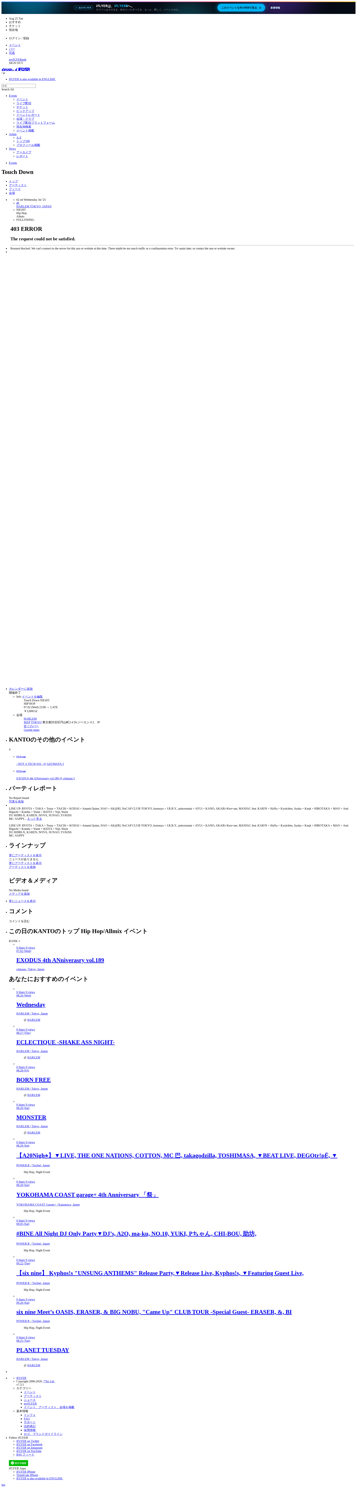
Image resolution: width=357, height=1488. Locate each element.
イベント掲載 (25, 130)
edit (24, 59)
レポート (22, 156)
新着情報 (275, 7)
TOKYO (36, 722)
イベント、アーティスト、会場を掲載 (49, 1407)
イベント (15, 45)
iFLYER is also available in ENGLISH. (32, 79)
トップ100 (23, 141)
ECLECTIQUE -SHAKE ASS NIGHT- (65, 1042)
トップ (13, 181)
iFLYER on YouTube (28, 1451)
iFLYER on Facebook (29, 1444)
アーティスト (18, 185)
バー (12, 49)
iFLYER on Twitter (27, 1441)
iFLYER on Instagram (29, 1447)
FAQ (27, 1418)
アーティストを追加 (22, 867)
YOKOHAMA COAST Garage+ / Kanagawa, (48, 1204)
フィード (15, 189)
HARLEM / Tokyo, (32, 1013)
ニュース (30, 1399)
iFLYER (21, 1378)
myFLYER (15, 59)
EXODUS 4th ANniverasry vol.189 (60, 960)
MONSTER (31, 1117)
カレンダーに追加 (21, 688)
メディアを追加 (19, 893)
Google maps (31, 729)
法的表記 (30, 1426)
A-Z (18, 137)
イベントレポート (28, 114)
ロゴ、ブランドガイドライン (43, 1434)
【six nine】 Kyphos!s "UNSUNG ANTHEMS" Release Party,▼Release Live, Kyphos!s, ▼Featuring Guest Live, (160, 1273)
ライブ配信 (23, 103)
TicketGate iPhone (27, 1475)
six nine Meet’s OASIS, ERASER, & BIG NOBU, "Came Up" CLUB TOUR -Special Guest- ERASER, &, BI (154, 1311)
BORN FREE (33, 1079)
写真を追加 (16, 801)
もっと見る (34, 818)
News (12, 148)
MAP (27, 722)
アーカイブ (23, 152)
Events (13, 95)
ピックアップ (25, 111)
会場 (12, 193)
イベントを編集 (32, 696)
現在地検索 (23, 126)
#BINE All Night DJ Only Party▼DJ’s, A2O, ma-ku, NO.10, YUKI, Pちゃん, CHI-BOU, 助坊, (136, 1233)
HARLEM (30, 718)
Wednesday (30, 1004)
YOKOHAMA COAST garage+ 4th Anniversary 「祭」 (87, 1194)
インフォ (30, 1415)
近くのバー (31, 726)
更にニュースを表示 (22, 901)
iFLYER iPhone (25, 1471)
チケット (22, 107)
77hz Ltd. (49, 1381)
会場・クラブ (25, 118)
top (3, 1484)
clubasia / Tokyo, (30, 969)
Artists (13, 134)
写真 (12, 53)
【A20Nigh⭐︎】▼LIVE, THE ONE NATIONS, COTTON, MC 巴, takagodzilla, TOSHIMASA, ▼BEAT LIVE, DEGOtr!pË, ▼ (176, 1155)
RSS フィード (25, 1454)
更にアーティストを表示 (25, 855)
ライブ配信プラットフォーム (35, 122)
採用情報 (30, 1430)
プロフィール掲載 (28, 145)
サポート (30, 1422)
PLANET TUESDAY (42, 1350)
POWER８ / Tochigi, (33, 1165)
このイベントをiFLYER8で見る (241, 7)
